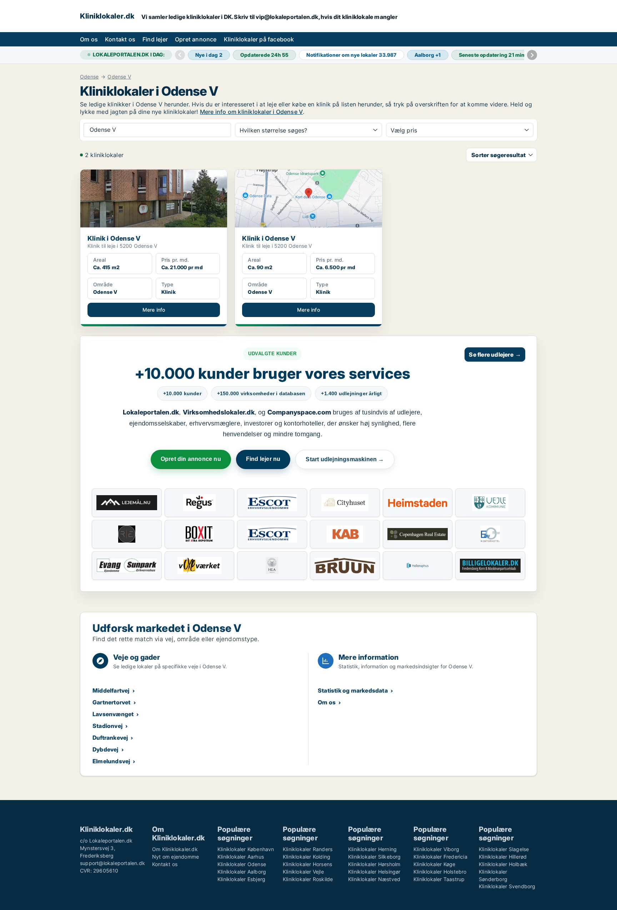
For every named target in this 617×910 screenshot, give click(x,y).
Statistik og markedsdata (353, 690)
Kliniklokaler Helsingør (374, 872)
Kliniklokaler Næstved (374, 879)
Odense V (119, 77)
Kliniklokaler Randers (307, 849)
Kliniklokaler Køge (434, 864)
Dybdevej (105, 749)
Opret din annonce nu (191, 459)
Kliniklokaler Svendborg (507, 886)
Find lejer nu (263, 459)
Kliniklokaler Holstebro (440, 872)
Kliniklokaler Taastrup (439, 879)
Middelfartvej (111, 690)
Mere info (153, 310)
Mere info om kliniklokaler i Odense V (251, 111)
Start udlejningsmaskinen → (345, 459)
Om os (89, 39)
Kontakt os (120, 39)
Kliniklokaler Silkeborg (374, 857)
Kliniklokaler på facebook (259, 39)
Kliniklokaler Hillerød (503, 857)
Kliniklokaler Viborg (436, 849)
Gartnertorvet (111, 702)
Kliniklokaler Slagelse (504, 849)
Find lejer (155, 39)
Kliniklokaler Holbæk (503, 864)
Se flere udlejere (495, 354)
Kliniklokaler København (245, 849)
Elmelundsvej (111, 761)
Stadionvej (107, 725)
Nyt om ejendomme (175, 857)
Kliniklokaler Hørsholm (374, 864)
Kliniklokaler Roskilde (308, 879)
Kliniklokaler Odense (241, 864)
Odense (89, 77)
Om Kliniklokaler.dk (175, 849)
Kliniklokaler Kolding (306, 857)
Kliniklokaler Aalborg (241, 872)
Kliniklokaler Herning (372, 849)
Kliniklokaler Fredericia (440, 857)
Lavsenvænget (113, 714)
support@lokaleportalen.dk (112, 863)
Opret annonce (196, 39)
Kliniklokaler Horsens (307, 864)
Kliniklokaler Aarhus (240, 857)
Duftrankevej (110, 737)
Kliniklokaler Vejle (303, 872)
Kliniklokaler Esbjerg (241, 879)
